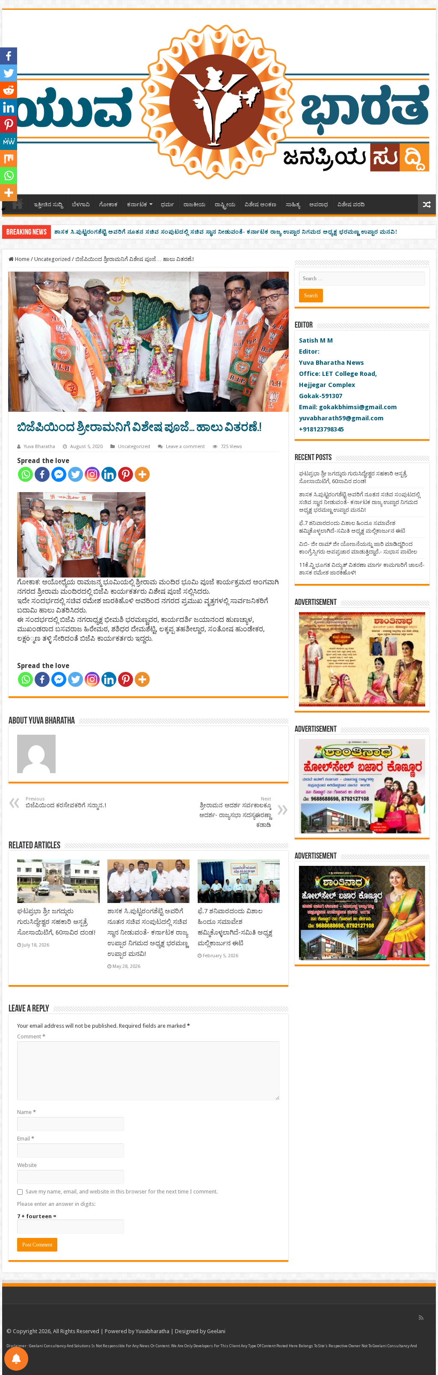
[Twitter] (75, 474)
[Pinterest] (125, 474)
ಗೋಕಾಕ (108, 204)
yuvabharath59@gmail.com (341, 418)
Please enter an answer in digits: (56, 1204)
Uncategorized (52, 259)
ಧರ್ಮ (167, 204)
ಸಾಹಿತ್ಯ (293, 204)
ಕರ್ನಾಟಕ (137, 204)
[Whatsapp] (25, 474)
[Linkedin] (108, 474)
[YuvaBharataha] (219, 100)
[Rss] (421, 1318)
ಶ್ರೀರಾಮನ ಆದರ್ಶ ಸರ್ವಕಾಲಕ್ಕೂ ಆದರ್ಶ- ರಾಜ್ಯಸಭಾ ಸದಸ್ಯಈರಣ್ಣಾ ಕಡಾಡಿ (235, 812)
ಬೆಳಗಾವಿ (81, 204)
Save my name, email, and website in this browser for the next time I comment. (122, 1191)
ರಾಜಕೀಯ (194, 204)
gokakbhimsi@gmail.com (358, 407)
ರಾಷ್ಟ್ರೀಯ (225, 204)
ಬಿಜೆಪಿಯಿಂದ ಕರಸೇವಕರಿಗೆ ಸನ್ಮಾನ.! (66, 802)
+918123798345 (321, 429)
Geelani (216, 1331)
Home (22, 259)
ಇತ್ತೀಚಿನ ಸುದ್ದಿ (48, 204)
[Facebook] (42, 474)
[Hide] (3, 209)
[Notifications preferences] (16, 1359)
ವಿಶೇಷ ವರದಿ (351, 204)
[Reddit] (8, 90)
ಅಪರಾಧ (318, 204)
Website (27, 1165)
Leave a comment (185, 446)
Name (26, 1112)
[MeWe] (8, 141)
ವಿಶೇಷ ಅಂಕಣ (260, 204)
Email (25, 1138)
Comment (31, 1036)
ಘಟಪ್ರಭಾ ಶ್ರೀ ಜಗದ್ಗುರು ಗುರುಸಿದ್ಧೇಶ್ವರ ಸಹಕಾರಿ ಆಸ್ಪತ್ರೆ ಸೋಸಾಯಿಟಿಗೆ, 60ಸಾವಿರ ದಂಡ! (56, 921)
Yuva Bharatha (39, 446)
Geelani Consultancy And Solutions (60, 1346)
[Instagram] (92, 474)
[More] (142, 474)
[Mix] (8, 158)
